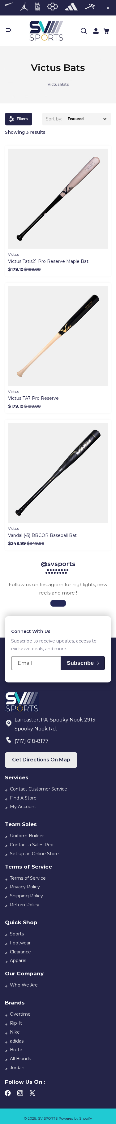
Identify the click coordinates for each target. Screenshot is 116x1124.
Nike (15, 1032)
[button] (106, 31)
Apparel (18, 960)
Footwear (20, 943)
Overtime (20, 1014)
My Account (23, 806)
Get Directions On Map (41, 760)
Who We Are (24, 985)
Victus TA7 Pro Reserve (33, 398)
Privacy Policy (25, 887)
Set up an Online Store (34, 853)
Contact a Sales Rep (32, 844)
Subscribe (80, 663)
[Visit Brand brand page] (24, 7)
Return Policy (24, 905)
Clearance (20, 952)
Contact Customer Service (38, 789)
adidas (17, 1041)
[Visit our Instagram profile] (58, 603)
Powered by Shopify (75, 1118)
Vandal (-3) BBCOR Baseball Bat (42, 535)
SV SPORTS (48, 1118)
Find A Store (23, 798)
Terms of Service (28, 878)
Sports (17, 934)
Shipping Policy (26, 896)
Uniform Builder (27, 836)
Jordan (17, 1067)
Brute (16, 1049)
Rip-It (16, 1023)
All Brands (20, 1058)
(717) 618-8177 (32, 741)
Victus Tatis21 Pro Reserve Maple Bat (48, 261)
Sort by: (54, 119)
